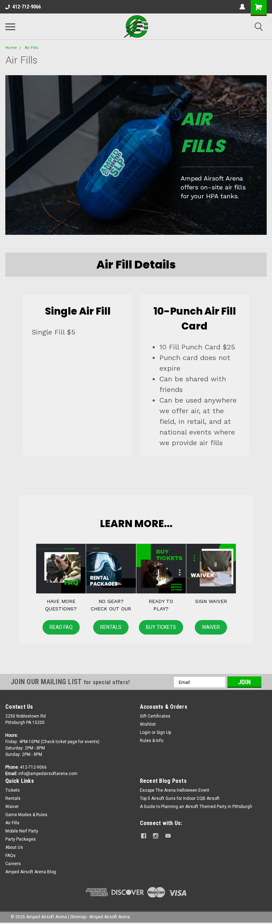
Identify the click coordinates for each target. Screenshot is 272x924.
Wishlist (148, 724)
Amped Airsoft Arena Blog (30, 871)
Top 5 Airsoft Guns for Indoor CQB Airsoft (180, 798)
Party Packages (20, 839)
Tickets (12, 790)
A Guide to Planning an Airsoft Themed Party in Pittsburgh (196, 806)
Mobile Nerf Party (21, 831)
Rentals (13, 798)
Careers (13, 863)
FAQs (10, 855)
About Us (14, 847)
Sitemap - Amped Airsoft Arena (100, 916)
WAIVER (211, 627)
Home (11, 47)
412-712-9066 (26, 7)
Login (145, 732)
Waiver (12, 806)
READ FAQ (61, 627)
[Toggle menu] (10, 27)
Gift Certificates (155, 716)
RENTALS (110, 627)
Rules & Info (151, 740)
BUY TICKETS (161, 627)
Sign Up (164, 732)
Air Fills (31, 47)
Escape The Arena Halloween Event (174, 790)
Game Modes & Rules (26, 814)
